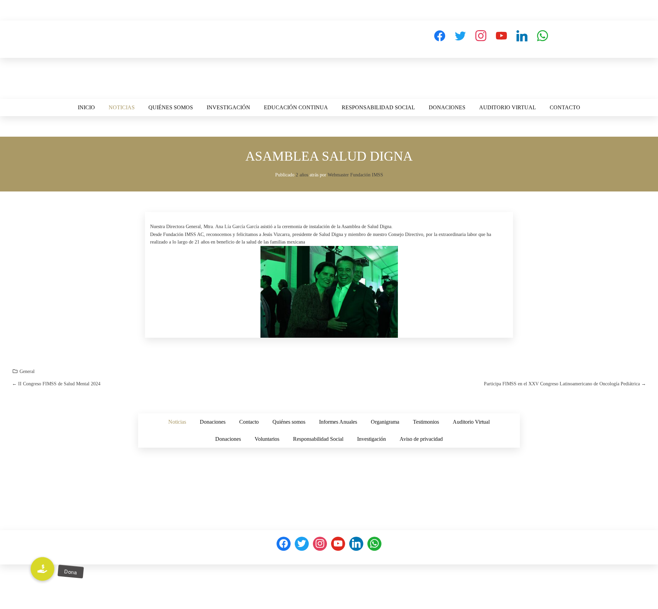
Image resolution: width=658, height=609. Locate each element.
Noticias (122, 107)
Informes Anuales (338, 422)
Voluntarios (267, 439)
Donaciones (447, 107)
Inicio (86, 107)
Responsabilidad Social (378, 107)
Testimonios (426, 422)
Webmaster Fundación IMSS (355, 174)
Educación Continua (296, 107)
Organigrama (385, 422)
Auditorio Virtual (507, 107)
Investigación (228, 107)
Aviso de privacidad (421, 439)
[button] (42, 569)
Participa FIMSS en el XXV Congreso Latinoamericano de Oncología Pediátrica (565, 383)
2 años (302, 174)
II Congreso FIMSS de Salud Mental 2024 (56, 383)
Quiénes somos (170, 107)
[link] (237, 226)
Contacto (565, 107)
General (27, 371)
